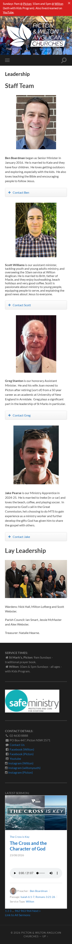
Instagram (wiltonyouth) (24, 768)
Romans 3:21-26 (45, 896)
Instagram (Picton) (20, 772)
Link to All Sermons (17, 915)
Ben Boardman (39, 891)
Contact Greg (22, 415)
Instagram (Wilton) (20, 763)
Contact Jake (21, 536)
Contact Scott (22, 305)
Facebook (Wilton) (22, 749)
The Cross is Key (19, 836)
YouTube (8, 12)
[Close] (69, 3)
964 (28, 910)
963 (23, 910)
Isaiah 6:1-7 (27, 896)
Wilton (59, 3)
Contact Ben (21, 192)
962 (17, 910)
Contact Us (17, 745)
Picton (27, 3)
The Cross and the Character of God (28, 845)
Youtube (15, 758)
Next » (36, 910)
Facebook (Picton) (22, 754)
